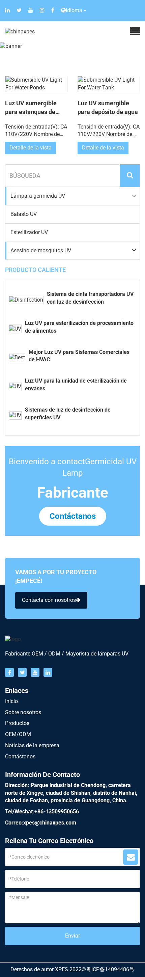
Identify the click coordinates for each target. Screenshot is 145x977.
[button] (72, 196)
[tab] (72, 196)
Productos (17, 723)
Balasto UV (23, 214)
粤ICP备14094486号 (110, 969)
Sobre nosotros (23, 712)
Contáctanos (73, 516)
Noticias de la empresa (32, 745)
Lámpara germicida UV (37, 196)
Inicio (11, 701)
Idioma (74, 10)
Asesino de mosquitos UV (40, 250)
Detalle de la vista (30, 147)
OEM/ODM (18, 734)
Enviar (72, 935)
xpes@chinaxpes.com (49, 822)
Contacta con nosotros (49, 600)
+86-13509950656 (56, 811)
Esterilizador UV (29, 232)
